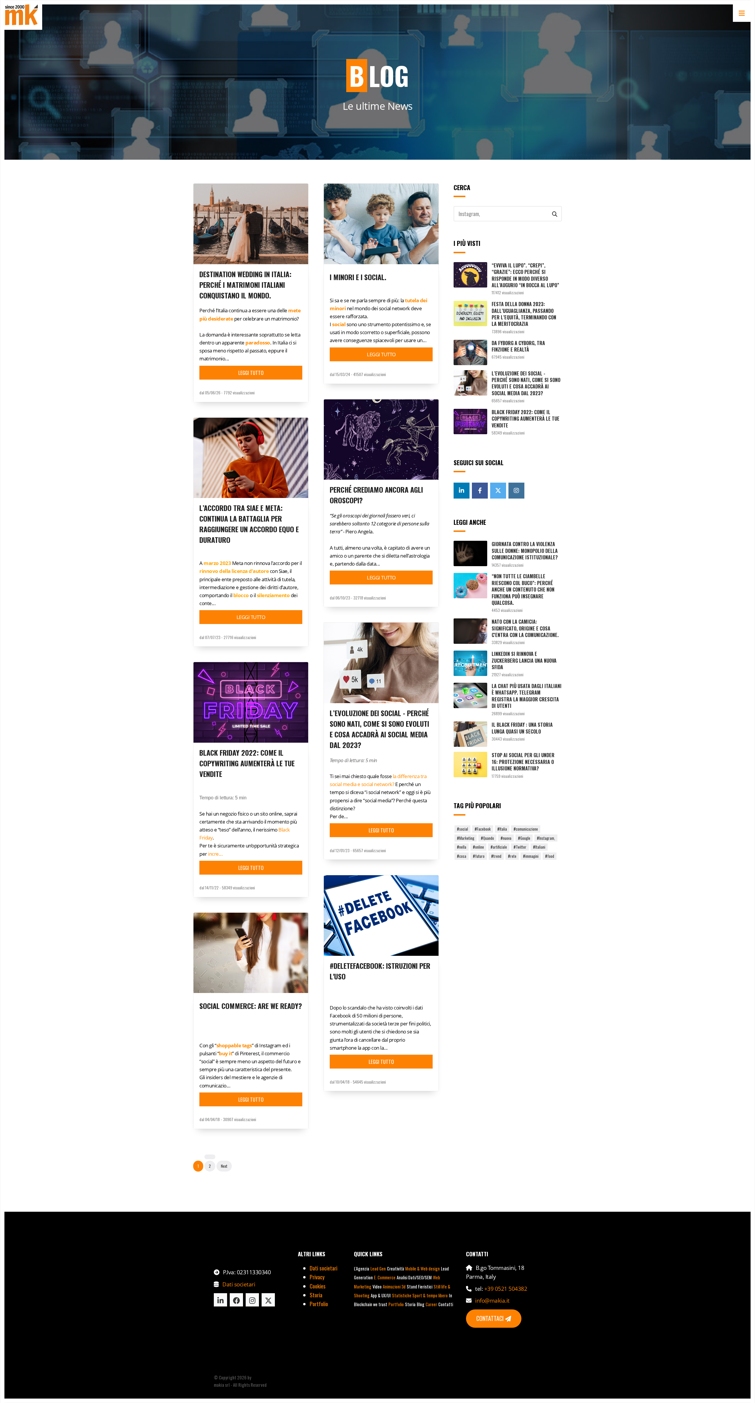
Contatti (445, 1304)
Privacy (317, 1277)
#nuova (505, 838)
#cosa (461, 856)
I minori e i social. (358, 277)
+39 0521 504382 (505, 1289)
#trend (496, 856)
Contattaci (490, 1318)
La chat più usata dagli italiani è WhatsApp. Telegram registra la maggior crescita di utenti (527, 695)
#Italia (502, 829)
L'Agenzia (361, 1268)
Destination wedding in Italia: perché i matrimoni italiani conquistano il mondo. (245, 284)
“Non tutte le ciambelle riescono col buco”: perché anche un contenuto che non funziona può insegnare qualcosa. (523, 589)
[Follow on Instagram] (252, 1299)
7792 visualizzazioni (239, 392)
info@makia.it (492, 1300)
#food (549, 856)
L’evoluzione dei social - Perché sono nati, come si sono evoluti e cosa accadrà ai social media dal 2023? (379, 729)
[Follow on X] (268, 1299)
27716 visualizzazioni (240, 637)
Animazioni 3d (394, 1286)
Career (431, 1304)
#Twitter (519, 847)
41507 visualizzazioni (369, 374)
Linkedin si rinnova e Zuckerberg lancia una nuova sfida (524, 660)
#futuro (479, 856)
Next (224, 1166)
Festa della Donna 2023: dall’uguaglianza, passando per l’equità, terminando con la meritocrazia (524, 313)
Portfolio (319, 1303)
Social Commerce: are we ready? (250, 1005)
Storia (316, 1295)
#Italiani (539, 847)
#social (462, 829)
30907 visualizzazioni (239, 1119)
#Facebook (483, 829)
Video (377, 1286)
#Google (524, 838)
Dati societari (238, 1284)
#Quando (487, 838)
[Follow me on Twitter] (498, 491)
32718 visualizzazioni (369, 597)
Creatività (395, 1268)
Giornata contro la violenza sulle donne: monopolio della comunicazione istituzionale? (525, 550)
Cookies (318, 1286)
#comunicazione (525, 829)
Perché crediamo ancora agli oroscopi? (376, 494)
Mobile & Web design (422, 1268)
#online (478, 847)
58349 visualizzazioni (238, 887)
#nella (461, 847)
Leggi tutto (251, 372)
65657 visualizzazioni (369, 850)
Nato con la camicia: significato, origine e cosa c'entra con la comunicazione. (525, 628)
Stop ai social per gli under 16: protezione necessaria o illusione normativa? (523, 762)
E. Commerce (384, 1277)
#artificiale (498, 847)
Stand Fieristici (419, 1286)
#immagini (531, 856)
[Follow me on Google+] (462, 491)
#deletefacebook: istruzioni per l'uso (380, 970)
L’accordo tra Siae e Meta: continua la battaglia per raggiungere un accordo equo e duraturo (249, 523)
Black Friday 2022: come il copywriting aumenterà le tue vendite (247, 763)
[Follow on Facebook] (236, 1299)
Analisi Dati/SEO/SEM (414, 1277)
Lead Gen (378, 1268)
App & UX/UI (381, 1295)
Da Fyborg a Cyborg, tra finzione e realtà (518, 346)
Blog (420, 1304)
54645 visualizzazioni (369, 1082)
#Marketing (465, 838)
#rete (512, 856)
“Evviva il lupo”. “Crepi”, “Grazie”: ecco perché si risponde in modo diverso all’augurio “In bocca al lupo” (525, 275)
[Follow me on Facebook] (480, 491)
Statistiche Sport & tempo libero (420, 1295)
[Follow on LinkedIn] (220, 1299)
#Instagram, (546, 838)
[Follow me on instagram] (516, 491)
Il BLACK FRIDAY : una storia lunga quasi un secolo (522, 728)
